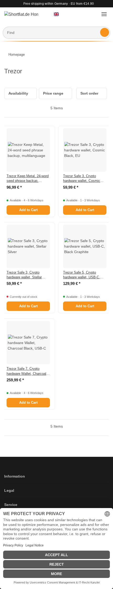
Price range (53, 93)
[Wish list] (82, 14)
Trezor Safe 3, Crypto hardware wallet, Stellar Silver (24, 275)
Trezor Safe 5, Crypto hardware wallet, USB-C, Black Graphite (81, 275)
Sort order (89, 93)
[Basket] (92, 14)
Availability (18, 93)
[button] (58, 14)
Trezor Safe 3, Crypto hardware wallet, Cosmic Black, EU (81, 178)
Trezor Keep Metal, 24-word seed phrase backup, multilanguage (28, 178)
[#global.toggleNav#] (104, 14)
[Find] (104, 32)
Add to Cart (28, 210)
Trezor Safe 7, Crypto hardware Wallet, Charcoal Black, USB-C (26, 371)
